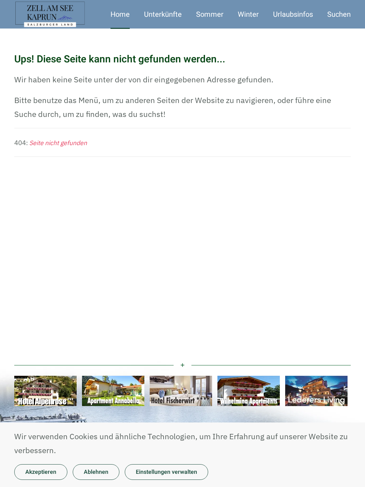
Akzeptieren (40, 472)
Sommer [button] (209, 14)
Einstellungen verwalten (166, 472)
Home (120, 14)
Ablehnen (96, 472)
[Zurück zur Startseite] (50, 14)
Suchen (339, 14)
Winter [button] (248, 14)
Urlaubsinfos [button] (293, 14)
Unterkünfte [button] (163, 14)
